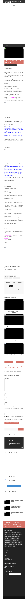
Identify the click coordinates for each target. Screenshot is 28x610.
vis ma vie (10, 546)
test (16, 544)
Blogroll (8, 522)
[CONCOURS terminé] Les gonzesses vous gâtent (16, 507)
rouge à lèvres (7, 542)
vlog (14, 546)
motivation (7, 538)
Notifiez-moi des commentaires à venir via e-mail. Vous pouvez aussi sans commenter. (13, 419)
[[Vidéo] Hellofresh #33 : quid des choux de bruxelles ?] (14, 333)
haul (6, 536)
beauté (6, 532)
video (6, 546)
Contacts (6, 524)
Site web (6, 402)
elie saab (11, 276)
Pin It (18, 289)
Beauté (15, 64)
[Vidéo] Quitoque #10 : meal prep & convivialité (14, 312)
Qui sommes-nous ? (18, 526)
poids (18, 538)
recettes (14, 540)
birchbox (18, 532)
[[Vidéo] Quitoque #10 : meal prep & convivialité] (14, 304)
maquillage (14, 536)
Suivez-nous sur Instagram (15, 485)
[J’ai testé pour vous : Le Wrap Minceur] (7, 502)
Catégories (6, 574)
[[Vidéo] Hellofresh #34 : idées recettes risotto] (14, 319)
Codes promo (16, 522)
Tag (5, 544)
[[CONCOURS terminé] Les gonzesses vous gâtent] (7, 508)
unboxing (20, 544)
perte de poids (12, 538)
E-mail (5, 397)
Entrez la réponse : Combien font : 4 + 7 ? (12, 412)
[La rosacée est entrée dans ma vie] (7, 514)
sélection (19, 542)
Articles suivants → (19, 361)
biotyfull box (13, 532)
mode (19, 536)
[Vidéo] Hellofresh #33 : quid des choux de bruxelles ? (14, 340)
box (10, 534)
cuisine (13, 534)
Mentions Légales (16, 524)
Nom (5, 393)
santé (13, 542)
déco (17, 534)
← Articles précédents (9, 361)
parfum (10, 277)
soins (16, 542)
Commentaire (7, 378)
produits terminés (8, 540)
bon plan (6, 276)
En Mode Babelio (9, 566)
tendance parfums (16, 277)
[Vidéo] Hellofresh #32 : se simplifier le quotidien (14, 355)
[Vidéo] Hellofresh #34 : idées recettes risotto (14, 326)
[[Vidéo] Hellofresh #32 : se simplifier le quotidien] (14, 348)
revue (18, 540)
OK (20, 429)
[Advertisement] (14, 27)
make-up (9, 536)
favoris (20, 534)
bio (9, 532)
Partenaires (8, 526)
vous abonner (14, 419)
